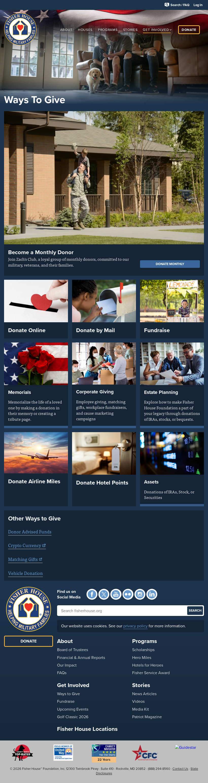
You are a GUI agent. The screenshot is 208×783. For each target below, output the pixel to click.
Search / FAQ (179, 5)
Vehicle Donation (25, 573)
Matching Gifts (23, 559)
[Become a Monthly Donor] (104, 177)
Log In (198, 5)
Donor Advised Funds (29, 531)
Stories (130, 29)
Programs (107, 29)
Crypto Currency (24, 545)
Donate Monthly (170, 264)
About (66, 29)
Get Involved (156, 29)
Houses (85, 29)
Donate (189, 29)
